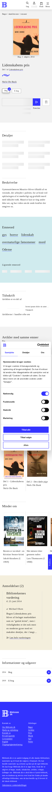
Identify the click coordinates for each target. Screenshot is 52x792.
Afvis (26, 445)
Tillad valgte (26, 437)
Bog (5, 91)
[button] (26, 672)
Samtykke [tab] (9, 352)
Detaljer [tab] (26, 352)
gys (4, 234)
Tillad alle (26, 430)
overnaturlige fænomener (18, 242)
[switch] (45, 402)
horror (14, 234)
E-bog (16, 91)
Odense (7, 249)
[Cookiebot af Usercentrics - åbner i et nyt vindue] (37, 345)
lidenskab (27, 234)
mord (42, 242)
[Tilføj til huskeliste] (46, 102)
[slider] (26, 38)
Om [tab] (42, 352)
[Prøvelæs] (36, 102)
